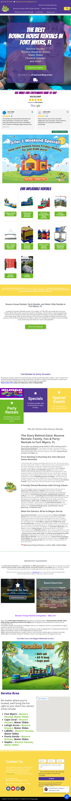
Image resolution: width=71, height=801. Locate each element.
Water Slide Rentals (49, 9)
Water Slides (21, 716)
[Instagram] (22, 788)
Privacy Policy (53, 784)
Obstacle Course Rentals (24, 12)
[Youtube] (13, 788)
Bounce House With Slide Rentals (26, 9)
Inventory (39, 12)
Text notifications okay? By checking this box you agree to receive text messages (51, 773)
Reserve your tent (7, 383)
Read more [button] (6, 127)
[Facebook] (8, 788)
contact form (10, 774)
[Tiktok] (18, 788)
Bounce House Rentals (48, 5)
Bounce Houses (24, 730)
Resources (50, 12)
